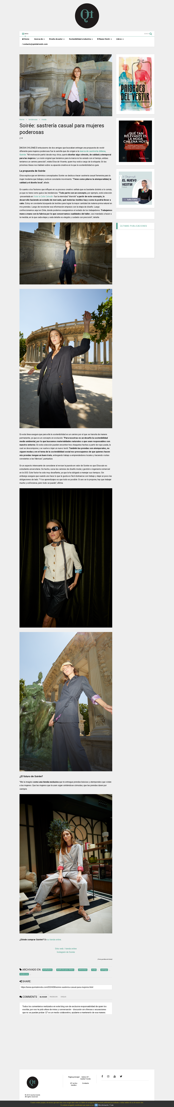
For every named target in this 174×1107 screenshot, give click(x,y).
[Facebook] (102, 1076)
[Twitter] (121, 1076)
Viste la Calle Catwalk (43, 196)
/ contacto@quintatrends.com (35, 44)
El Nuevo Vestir (103, 39)
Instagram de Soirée (66, 952)
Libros (119, 39)
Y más (111, 1105)
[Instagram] (108, 1076)
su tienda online (54, 939)
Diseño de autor (56, 39)
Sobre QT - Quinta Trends (85, 1078)
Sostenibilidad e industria (80, 39)
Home (26, 39)
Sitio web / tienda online (66, 948)
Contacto (85, 1083)
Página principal (73, 1077)
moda (44, 119)
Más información (103, 1105)
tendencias (33, 119)
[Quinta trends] (87, 28)
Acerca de (38, 39)
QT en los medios (73, 1084)
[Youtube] (114, 1076)
